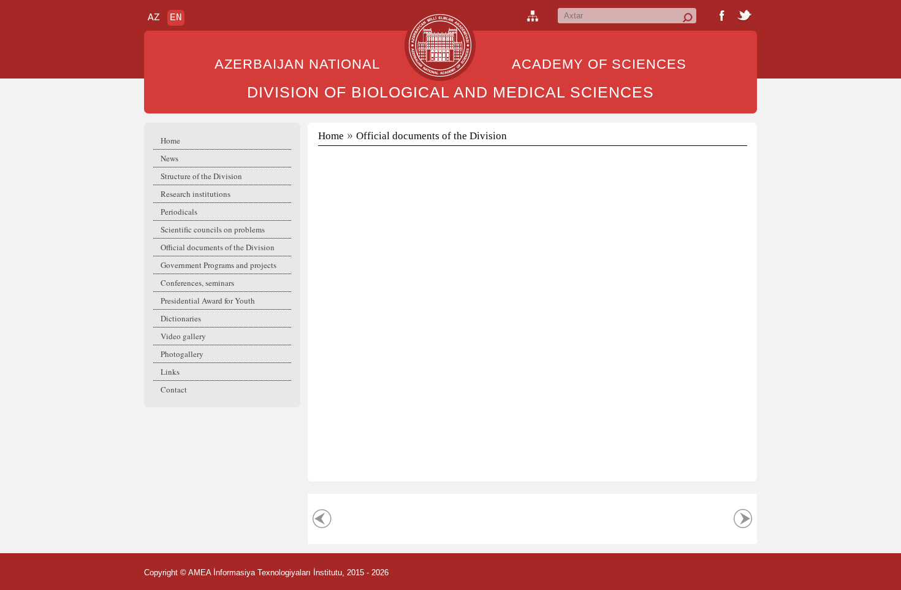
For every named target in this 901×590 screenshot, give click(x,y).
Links (170, 371)
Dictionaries (181, 318)
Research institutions (195, 193)
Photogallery (182, 353)
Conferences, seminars (197, 282)
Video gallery (183, 336)
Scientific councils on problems (213, 229)
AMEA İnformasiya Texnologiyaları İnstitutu (265, 572)
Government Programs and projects (218, 264)
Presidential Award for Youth (208, 300)
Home (170, 140)
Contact (174, 389)
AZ (154, 17)
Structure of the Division (201, 176)
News (169, 158)
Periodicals (179, 211)
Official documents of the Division (218, 247)
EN (176, 17)
